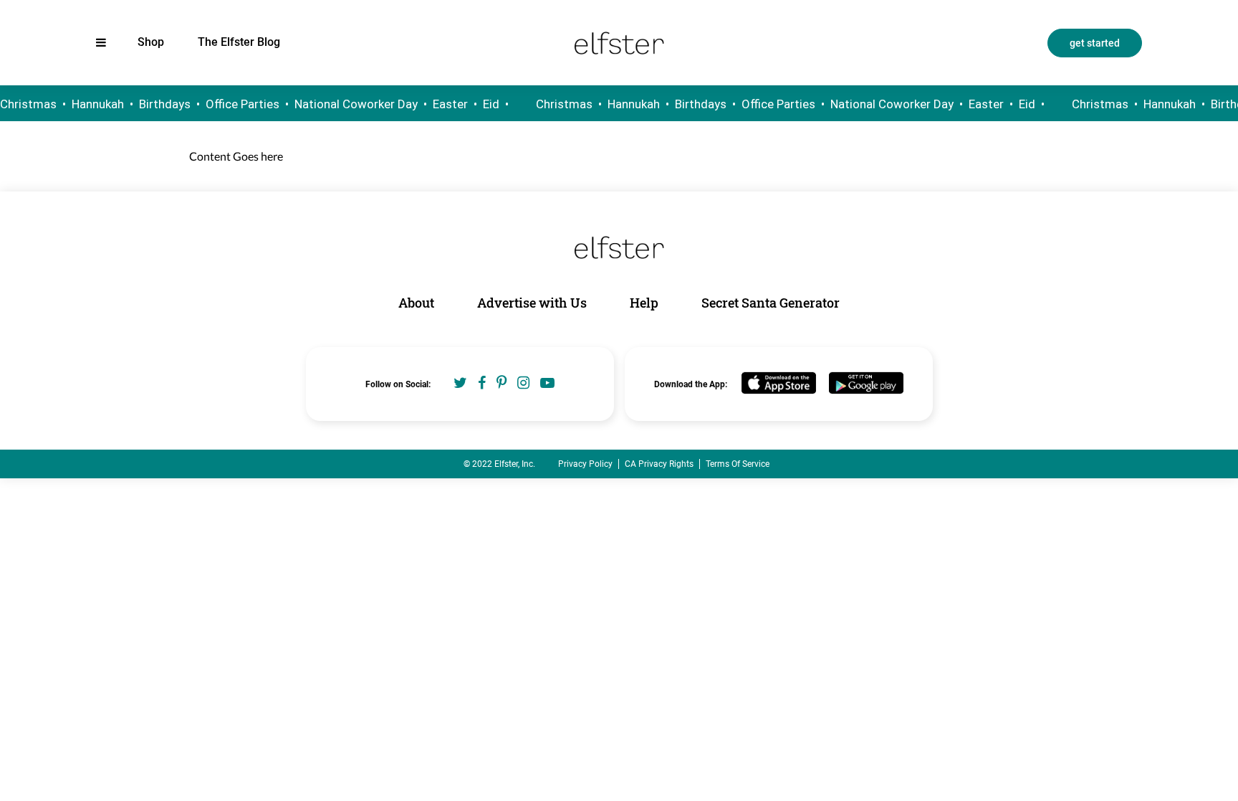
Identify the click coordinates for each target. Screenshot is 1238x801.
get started (1095, 43)
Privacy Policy (585, 464)
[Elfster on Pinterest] (501, 383)
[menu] (101, 43)
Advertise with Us (532, 302)
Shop (151, 42)
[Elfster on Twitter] (460, 383)
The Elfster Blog (239, 42)
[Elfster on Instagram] (523, 383)
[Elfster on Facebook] (482, 383)
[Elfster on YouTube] (547, 383)
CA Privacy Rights (659, 464)
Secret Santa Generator (770, 302)
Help (644, 302)
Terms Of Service (737, 464)
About (416, 302)
